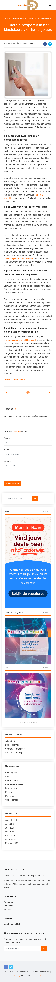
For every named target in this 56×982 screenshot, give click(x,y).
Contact (7, 909)
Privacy (17, 976)
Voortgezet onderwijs (15, 749)
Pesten (8, 792)
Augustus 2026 (12, 820)
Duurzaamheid (19, 380)
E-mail (7, 449)
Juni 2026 (9, 828)
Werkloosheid (11, 800)
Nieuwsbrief (9, 905)
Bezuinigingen (12, 773)
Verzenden (13, 483)
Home (7, 18)
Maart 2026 (10, 839)
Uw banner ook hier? (28, 722)
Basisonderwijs (12, 745)
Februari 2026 (11, 843)
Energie (8, 380)
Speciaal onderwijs (14, 752)
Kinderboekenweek (14, 784)
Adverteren (8, 902)
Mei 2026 (9, 832)
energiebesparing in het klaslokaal (20, 340)
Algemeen (23, 43)
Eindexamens (11, 780)
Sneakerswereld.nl (12, 924)
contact (23, 884)
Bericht (7, 461)
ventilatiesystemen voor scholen (18, 258)
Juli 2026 (9, 824)
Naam (7, 438)
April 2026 (10, 835)
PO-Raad (9, 796)
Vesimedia (38, 976)
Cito (7, 777)
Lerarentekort (11, 788)
